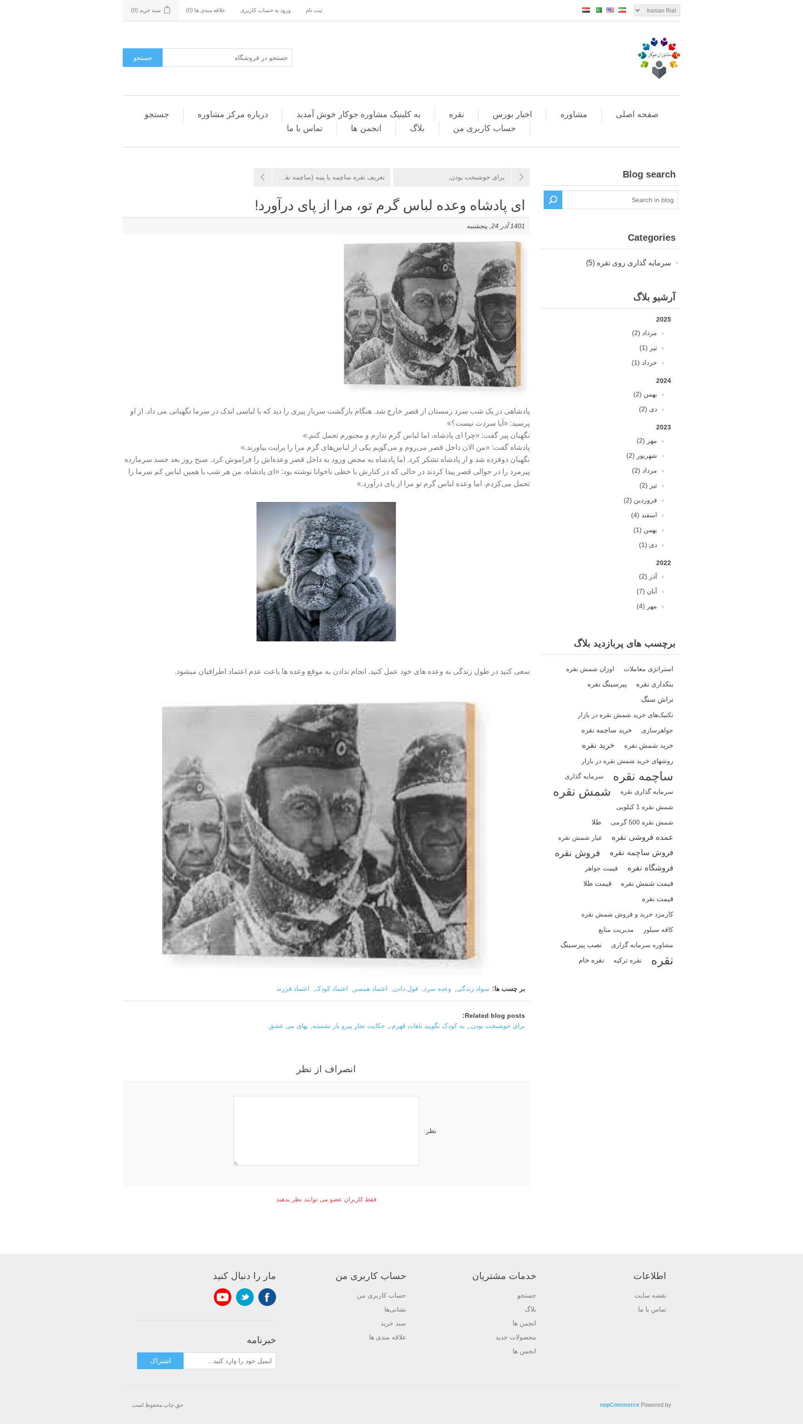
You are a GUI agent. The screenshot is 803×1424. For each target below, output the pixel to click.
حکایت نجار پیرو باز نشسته (348, 1025)
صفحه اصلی (637, 114)
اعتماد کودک (331, 988)
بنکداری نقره (654, 684)
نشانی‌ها (395, 1309)
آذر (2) (648, 576)
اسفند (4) (644, 515)
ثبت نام (314, 10)
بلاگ (417, 128)
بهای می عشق (288, 1025)
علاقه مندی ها (387, 1337)
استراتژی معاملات (648, 668)
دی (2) (648, 409)
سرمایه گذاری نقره (646, 791)
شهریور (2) (641, 455)
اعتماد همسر (371, 988)
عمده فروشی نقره (642, 837)
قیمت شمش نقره (647, 883)
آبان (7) (647, 591)
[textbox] (620, 200)
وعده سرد (437, 988)
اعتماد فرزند (292, 988)
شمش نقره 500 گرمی (642, 822)
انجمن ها (366, 128)
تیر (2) (648, 485)
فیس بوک (267, 1297)
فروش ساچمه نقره (641, 852)
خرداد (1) (644, 362)
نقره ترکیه (627, 960)
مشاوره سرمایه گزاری (642, 945)
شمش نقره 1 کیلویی (644, 807)
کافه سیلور (658, 929)
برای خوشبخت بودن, (476, 177)
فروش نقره (577, 853)
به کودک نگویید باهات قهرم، (427, 1025)
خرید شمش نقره (648, 745)
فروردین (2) (640, 500)
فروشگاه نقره (650, 868)
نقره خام (591, 960)
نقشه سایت (650, 1295)
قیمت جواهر (601, 868)
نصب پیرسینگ (581, 945)
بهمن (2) (645, 394)
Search (553, 200)
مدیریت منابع (616, 929)
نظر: (430, 1130)
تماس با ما (305, 128)
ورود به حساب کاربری (265, 10)
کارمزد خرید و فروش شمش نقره (627, 914)
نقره (456, 114)
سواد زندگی (473, 988)
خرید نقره (598, 745)
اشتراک (160, 1361)
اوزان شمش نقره (590, 668)
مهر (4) (647, 606)
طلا (596, 822)
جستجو (142, 57)
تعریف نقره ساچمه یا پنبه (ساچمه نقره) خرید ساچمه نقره (319, 177)
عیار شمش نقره (580, 837)
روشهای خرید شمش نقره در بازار (627, 761)
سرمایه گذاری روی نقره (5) (628, 263)
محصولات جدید (515, 1337)
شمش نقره (582, 791)
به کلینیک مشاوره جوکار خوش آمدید (358, 114)
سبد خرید (393, 1323)
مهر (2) (647, 440)
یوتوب (222, 1297)
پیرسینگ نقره (607, 684)
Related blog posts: (493, 1015)
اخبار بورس (512, 114)
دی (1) (648, 544)
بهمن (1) (645, 530)
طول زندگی (470, 671)
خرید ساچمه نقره (606, 730)
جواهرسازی (657, 730)
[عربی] (586, 9)
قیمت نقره (657, 899)
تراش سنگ (657, 699)
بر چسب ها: (508, 988)
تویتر (245, 1297)
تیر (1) (648, 347)
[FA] (622, 9)
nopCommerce (619, 1405)
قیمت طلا (597, 883)
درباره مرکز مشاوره (232, 114)
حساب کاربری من (484, 128)
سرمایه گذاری (584, 776)
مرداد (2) (644, 332)
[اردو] (598, 9)
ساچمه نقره (643, 776)
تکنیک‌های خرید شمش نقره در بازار (625, 715)
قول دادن (405, 988)
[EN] (610, 9)
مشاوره (573, 114)
